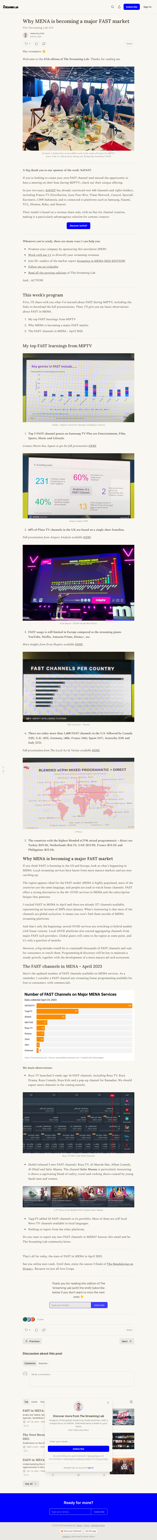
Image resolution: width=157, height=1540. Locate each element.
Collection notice (98, 1525)
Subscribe (131, 6)
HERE (92, 446)
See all (29, 1483)
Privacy (80, 1525)
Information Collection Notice (77, 1459)
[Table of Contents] (3, 770)
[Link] (18, 295)
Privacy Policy (102, 1459)
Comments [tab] (30, 1363)
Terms (86, 1525)
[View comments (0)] (36, 44)
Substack (66, 1536)
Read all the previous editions (47, 273)
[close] (107, 1402)
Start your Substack (72, 1531)
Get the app (90, 1531)
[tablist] (36, 1363)
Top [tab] (26, 1401)
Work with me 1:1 (39, 255)
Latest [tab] (34, 1401)
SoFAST (51, 190)
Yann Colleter (37, 33)
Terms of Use (93, 1455)
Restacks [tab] (42, 1363)
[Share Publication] (119, 7)
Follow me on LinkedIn (43, 267)
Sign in (147, 6)
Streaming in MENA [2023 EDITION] (101, 261)
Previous (34, 1341)
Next (125, 1341)
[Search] (112, 7)
